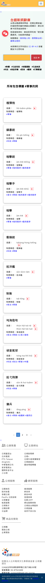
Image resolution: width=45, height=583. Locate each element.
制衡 (9, 293)
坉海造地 (12, 320)
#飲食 (22, 69)
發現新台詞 (37, 38)
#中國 (25, 361)
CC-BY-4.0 (33, 46)
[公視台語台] (22, 3)
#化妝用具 (15, 66)
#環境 (25, 334)
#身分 (8, 194)
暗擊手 (10, 183)
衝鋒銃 (10, 237)
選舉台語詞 (15, 40)
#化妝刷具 (36, 66)
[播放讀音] (34, 108)
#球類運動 (26, 66)
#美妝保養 (14, 69)
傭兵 (9, 404)
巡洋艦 (10, 266)
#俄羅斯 (21, 415)
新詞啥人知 (25, 38)
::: (1, 11)
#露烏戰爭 (26, 167)
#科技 (6, 69)
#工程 (20, 334)
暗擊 (9, 210)
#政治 (8, 304)
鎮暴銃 (10, 130)
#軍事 (8, 114)
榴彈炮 (10, 103)
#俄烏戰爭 (16, 167)
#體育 (29, 69)
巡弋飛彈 (12, 377)
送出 (36, 57)
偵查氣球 (12, 350)
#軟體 (7, 66)
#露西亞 (28, 415)
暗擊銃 (10, 156)
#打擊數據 (37, 69)
